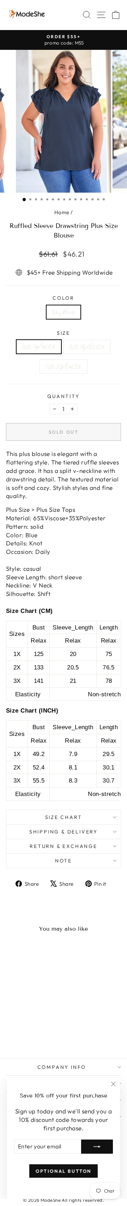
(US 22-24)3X (63, 366)
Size (63, 333)
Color (63, 298)
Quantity (63, 396)
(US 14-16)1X (39, 346)
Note (63, 860)
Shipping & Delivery (63, 832)
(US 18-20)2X (87, 346)
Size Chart (63, 817)
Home (61, 212)
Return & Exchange (63, 846)
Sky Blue (63, 312)
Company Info (61, 1067)
